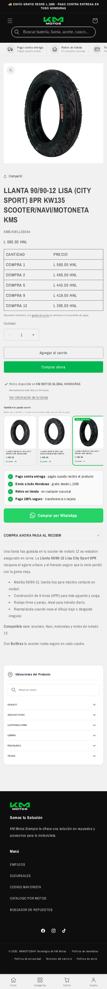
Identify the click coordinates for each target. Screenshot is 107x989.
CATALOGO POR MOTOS (28, 898)
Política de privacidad (27, 958)
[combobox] (58, 32)
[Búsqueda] (17, 32)
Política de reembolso (85, 951)
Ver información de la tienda (28, 397)
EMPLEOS (17, 864)
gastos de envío (41, 315)
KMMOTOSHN (27, 951)
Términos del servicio (59, 958)
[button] (9, 20)
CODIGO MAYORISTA (25, 887)
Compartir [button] (15, 176)
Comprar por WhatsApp (57, 515)
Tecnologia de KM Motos (52, 951)
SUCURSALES (20, 875)
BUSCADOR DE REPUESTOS (31, 909)
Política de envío (87, 958)
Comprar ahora (53, 367)
